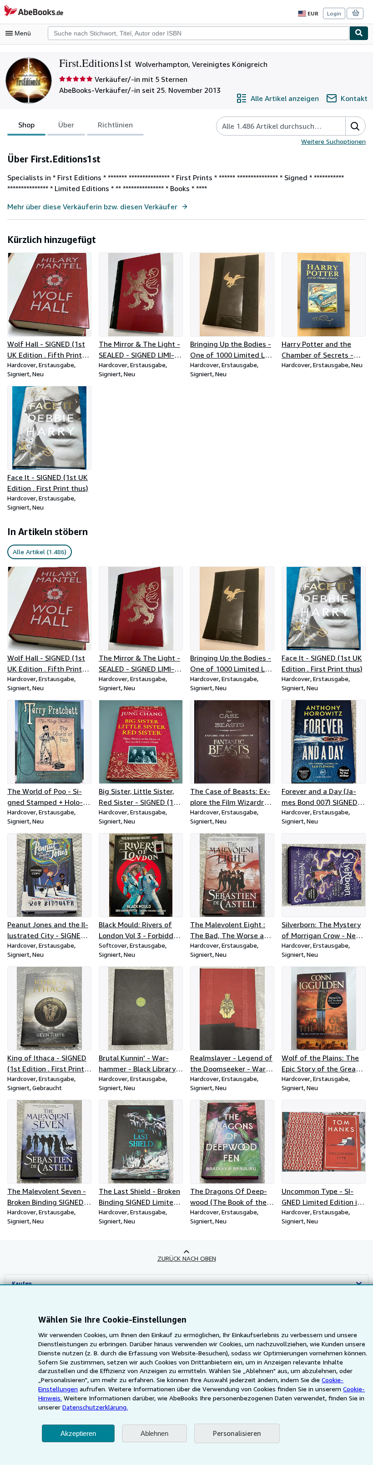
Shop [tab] (26, 124)
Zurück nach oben (186, 1258)
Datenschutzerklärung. (95, 1407)
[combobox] (198, 33)
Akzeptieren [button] (78, 1433)
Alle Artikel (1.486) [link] (39, 552)
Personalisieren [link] (237, 1433)
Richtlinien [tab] (115, 124)
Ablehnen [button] (154, 1433)
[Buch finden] (359, 33)
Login (334, 13)
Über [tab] (66, 124)
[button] (355, 126)
